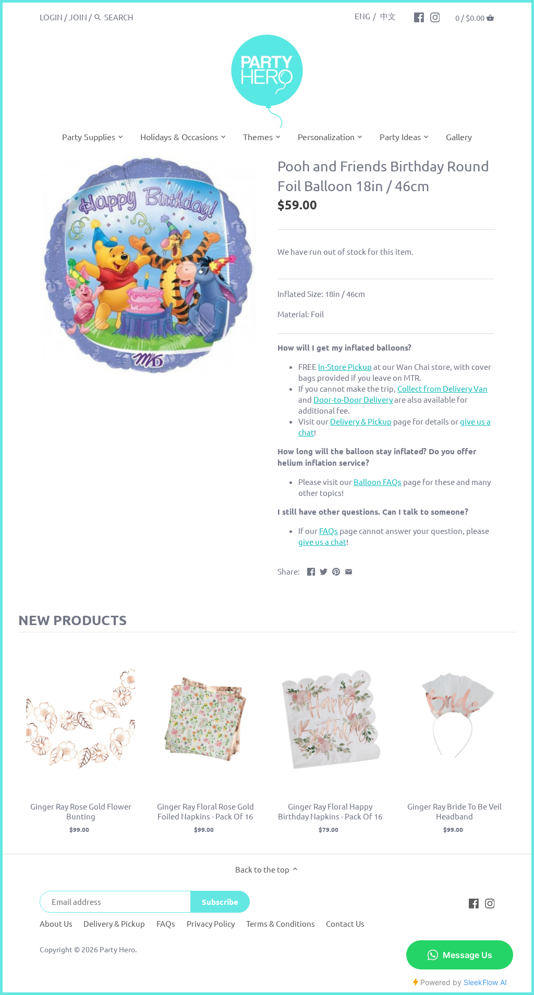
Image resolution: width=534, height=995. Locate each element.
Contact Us (345, 923)
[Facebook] (419, 17)
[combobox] (148, 17)
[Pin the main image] (336, 570)
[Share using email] (349, 570)
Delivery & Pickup (114, 923)
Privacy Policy (211, 923)
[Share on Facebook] (311, 570)
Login (51, 17)
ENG (362, 16)
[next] (505, 743)
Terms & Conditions (280, 923)
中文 (388, 16)
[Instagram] (435, 17)
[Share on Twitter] (323, 570)
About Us (56, 923)
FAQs (165, 923)
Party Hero (117, 949)
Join (78, 17)
